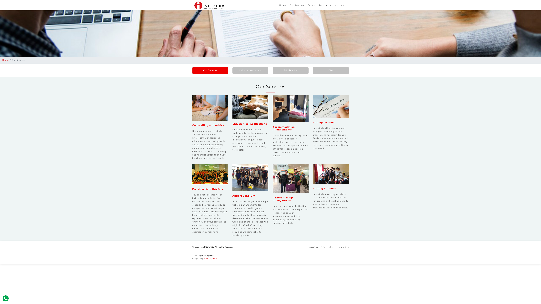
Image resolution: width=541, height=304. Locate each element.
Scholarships (290, 70)
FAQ (330, 70)
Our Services (297, 5)
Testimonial (325, 5)
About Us (314, 247)
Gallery (311, 5)
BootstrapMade (210, 258)
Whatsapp (5, 298)
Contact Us (341, 5)
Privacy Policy (327, 247)
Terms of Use (342, 247)
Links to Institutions (250, 70)
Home (282, 5)
